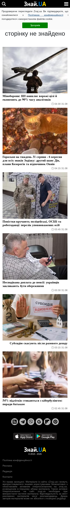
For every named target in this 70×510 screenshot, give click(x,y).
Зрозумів (35, 25)
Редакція (7, 471)
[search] (4, 4)
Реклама (7, 465)
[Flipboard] (47, 421)
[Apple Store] (24, 436)
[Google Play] (46, 436)
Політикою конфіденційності (45, 15)
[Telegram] (22, 421)
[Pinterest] (55, 421)
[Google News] (39, 421)
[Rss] (14, 421)
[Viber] (31, 421)
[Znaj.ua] (35, 4)
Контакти (7, 476)
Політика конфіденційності (17, 460)
